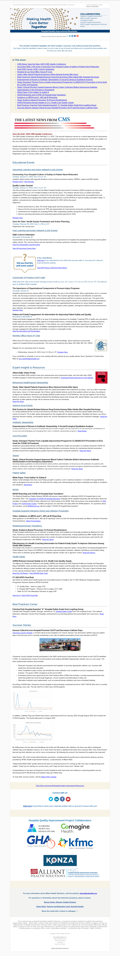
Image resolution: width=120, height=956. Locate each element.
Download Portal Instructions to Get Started (77, 378)
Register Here (62, 352)
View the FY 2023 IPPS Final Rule (25, 595)
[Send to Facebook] (75, 36)
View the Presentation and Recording (26, 245)
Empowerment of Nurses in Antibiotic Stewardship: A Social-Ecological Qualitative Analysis (55, 80)
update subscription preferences (60, 948)
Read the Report (89, 553)
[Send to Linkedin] (72, 36)
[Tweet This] (70, 36)
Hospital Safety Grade (64, 611)
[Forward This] (67, 36)
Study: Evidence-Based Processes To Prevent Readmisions (42, 100)
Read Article (82, 431)
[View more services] (78, 36)
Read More (28, 485)
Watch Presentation (33, 521)
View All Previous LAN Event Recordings (52, 268)
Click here (41, 260)
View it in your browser (92, 6)
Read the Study (85, 451)
